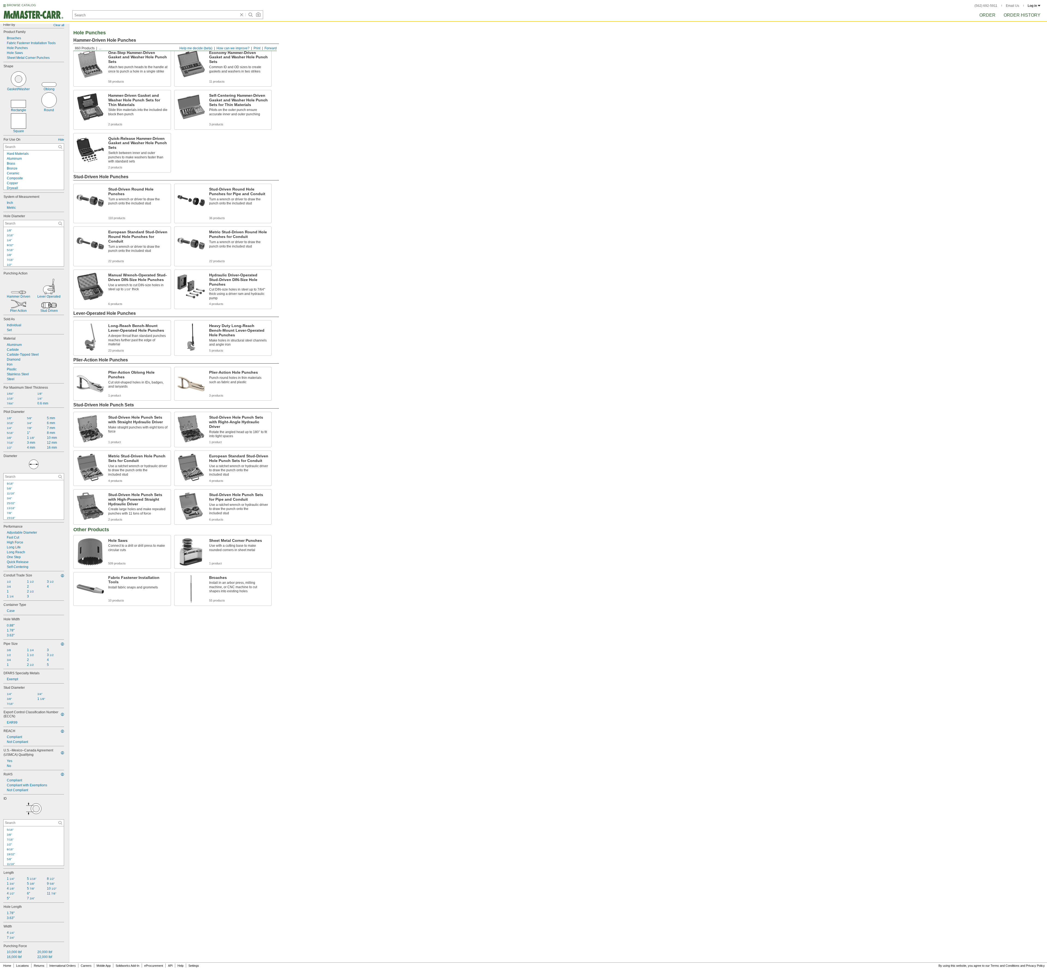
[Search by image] (258, 14)
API (170, 965)
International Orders (62, 965)
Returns (39, 965)
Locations (22, 965)
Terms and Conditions (1005, 965)
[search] (60, 147)
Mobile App (104, 965)
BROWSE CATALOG (21, 5)
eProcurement (153, 965)
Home (7, 965)
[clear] (241, 14)
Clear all (58, 25)
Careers (86, 965)
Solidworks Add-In (127, 965)
